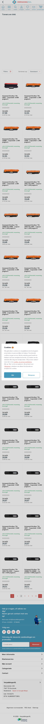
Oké (12, 375)
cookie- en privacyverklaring (23, 362)
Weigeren (7, 366)
